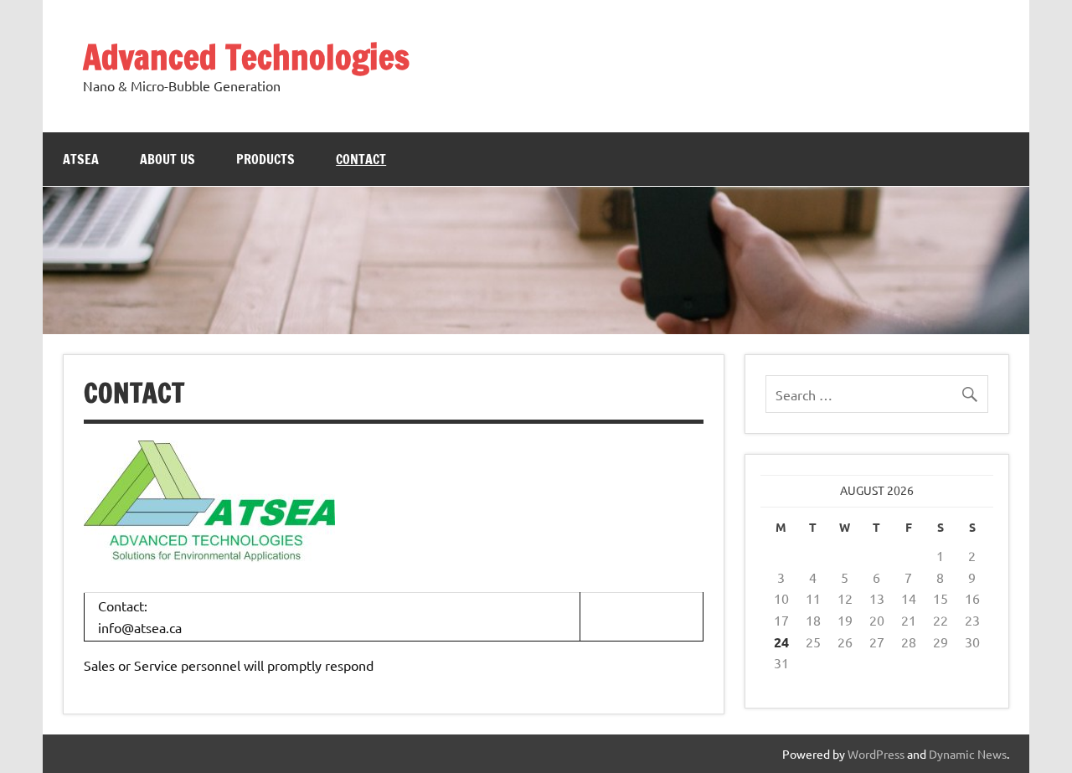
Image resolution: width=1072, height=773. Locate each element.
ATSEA (81, 159)
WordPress (876, 753)
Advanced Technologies (246, 56)
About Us (167, 159)
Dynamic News (968, 753)
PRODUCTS (265, 159)
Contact (361, 159)
